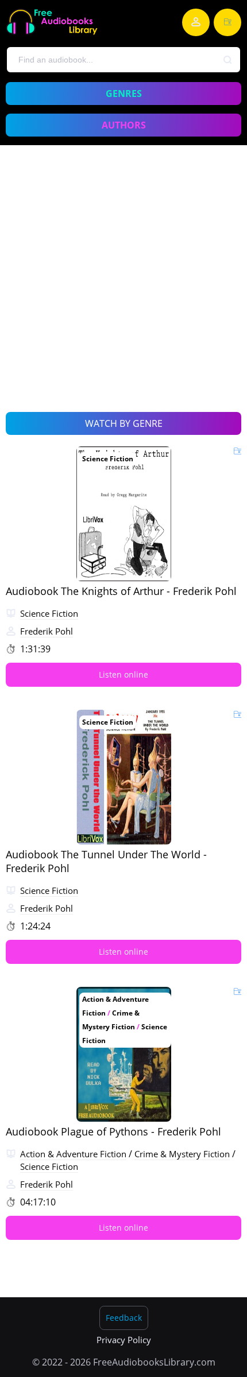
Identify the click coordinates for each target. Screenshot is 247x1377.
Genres (124, 93)
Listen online (123, 674)
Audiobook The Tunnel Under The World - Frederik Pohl (106, 861)
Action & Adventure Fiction (73, 1154)
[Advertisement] (123, 291)
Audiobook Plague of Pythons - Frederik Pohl (113, 1131)
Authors (124, 125)
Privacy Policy (124, 1339)
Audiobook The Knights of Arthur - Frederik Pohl (121, 591)
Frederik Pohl (46, 631)
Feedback (124, 1317)
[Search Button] (228, 60)
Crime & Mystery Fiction (182, 1154)
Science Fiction (107, 459)
